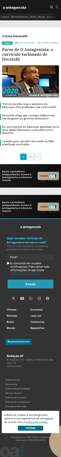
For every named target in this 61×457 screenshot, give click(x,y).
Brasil (33, 17)
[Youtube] (22, 298)
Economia (52, 17)
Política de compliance (17, 402)
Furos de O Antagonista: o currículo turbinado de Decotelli (25, 43)
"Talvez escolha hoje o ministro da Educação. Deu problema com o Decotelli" (29, 106)
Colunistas (37, 322)
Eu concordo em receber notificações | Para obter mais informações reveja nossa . (29, 268)
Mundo (41, 17)
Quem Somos (12, 380)
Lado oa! (35, 316)
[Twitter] (13, 298)
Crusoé (5, 17)
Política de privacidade (17, 389)
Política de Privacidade (25, 273)
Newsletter (37, 328)
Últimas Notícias (19, 17)
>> (37, 157)
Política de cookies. (37, 422)
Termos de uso (13, 393)
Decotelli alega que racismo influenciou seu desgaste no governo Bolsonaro (30, 117)
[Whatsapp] (30, 298)
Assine (44, 175)
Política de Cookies (16, 398)
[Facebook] (47, 298)
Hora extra (11, 384)
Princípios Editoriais (16, 406)
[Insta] (39, 298)
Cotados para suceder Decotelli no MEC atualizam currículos (27, 143)
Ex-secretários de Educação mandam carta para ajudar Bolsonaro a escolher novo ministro (29, 130)
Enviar (31, 284)
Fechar (30, 428)
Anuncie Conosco (18, 342)
